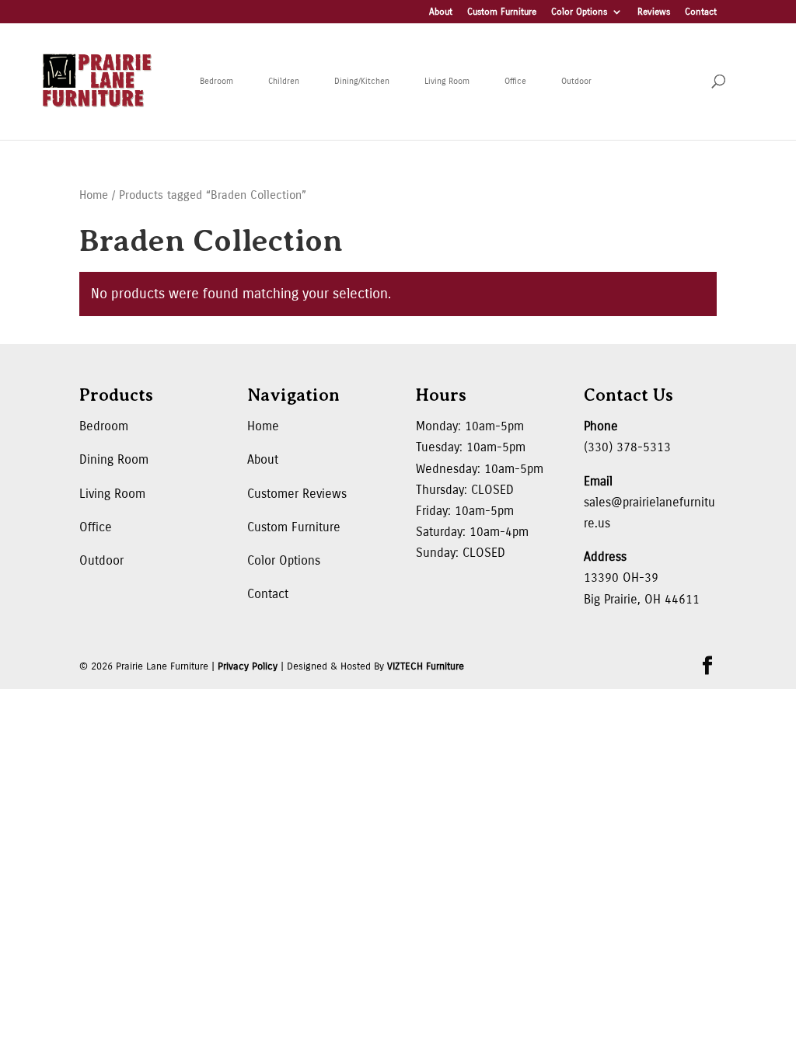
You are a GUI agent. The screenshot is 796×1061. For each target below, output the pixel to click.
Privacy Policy (248, 666)
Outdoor (576, 81)
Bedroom (216, 81)
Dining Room (113, 459)
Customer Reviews (297, 493)
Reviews (653, 12)
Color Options (579, 12)
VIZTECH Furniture (425, 666)
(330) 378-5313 (627, 447)
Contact (701, 12)
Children (283, 81)
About (440, 12)
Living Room (447, 81)
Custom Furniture (501, 12)
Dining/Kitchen (361, 81)
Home (93, 195)
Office (515, 81)
